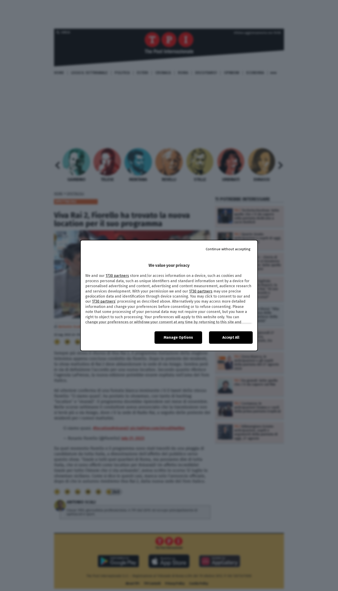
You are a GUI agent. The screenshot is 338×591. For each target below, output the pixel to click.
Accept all (230, 337)
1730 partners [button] (117, 275)
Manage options (178, 337)
